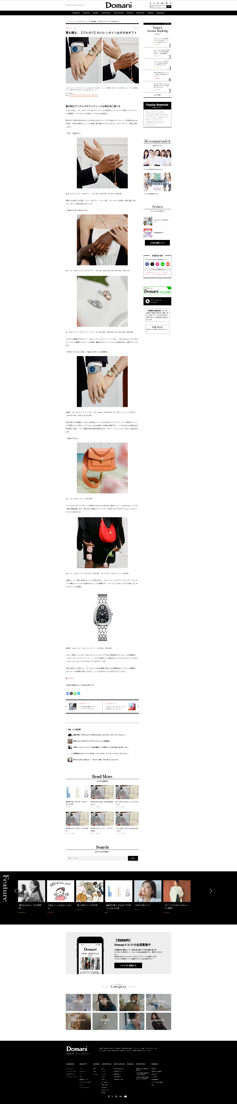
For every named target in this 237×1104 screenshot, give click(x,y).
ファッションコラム (71, 1071)
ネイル (81, 1084)
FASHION (76, 13)
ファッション (73, 21)
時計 (96, 95)
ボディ (81, 1076)
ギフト (72, 95)
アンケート (156, 300)
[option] (31, 897)
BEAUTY (86, 13)
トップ (67, 21)
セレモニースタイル (156, 119)
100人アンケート (106, 1090)
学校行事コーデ (118, 1071)
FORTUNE (140, 13)
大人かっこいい (150, 124)
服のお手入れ (164, 114)
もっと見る (157, 95)
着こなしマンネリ (151, 112)
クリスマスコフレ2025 (85, 1082)
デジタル (95, 1074)
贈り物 (103, 1092)
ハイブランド (88, 95)
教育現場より (117, 1074)
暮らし (103, 1068)
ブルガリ (70, 678)
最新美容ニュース (84, 1079)
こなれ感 (160, 112)
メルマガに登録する (128, 965)
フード (103, 1071)
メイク (81, 1068)
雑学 (94, 1068)
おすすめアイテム (82, 21)
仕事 (94, 1071)
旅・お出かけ (105, 1082)
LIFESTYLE (106, 13)
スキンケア (82, 1071)
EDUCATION (119, 13)
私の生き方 (104, 1087)
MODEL (130, 13)
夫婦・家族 (104, 1084)
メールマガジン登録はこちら (157, 269)
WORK (95, 13)
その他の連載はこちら (157, 243)
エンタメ (104, 1074)
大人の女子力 (150, 114)
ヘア (81, 1074)
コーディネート (70, 1068)
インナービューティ (85, 1087)
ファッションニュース (71, 1076)
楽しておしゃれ (159, 122)
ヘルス (103, 1076)
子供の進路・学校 (118, 1079)
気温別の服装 (150, 122)
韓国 (148, 119)
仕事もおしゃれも (163, 117)
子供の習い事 (117, 1076)
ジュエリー (80, 95)
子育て (103, 1079)
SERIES (150, 13)
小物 (89, 21)
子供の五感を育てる (119, 1068)
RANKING (161, 13)
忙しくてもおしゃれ (151, 117)
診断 (157, 114)
